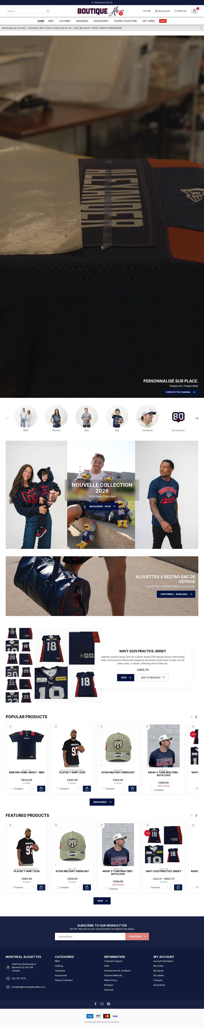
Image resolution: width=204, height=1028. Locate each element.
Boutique (108, 985)
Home (41, 21)
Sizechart (108, 989)
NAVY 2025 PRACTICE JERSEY (163, 871)
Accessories (101, 21)
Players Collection (125, 21)
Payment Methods (113, 975)
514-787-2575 (19, 978)
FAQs (106, 966)
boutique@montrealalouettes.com (28, 987)
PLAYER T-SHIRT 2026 (72, 772)
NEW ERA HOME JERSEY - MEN (26, 772)
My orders (159, 966)
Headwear (82, 21)
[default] (101, 766)
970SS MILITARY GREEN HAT (118, 772)
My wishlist (159, 975)
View (124, 677)
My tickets (159, 970)
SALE (162, 21)
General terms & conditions (117, 970)
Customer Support (113, 961)
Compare (18, 788)
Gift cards (149, 21)
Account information (163, 961)
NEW (51, 21)
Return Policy (110, 980)
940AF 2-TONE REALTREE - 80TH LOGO (163, 774)
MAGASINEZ (100, 802)
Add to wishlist (151, 677)
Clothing (64, 21)
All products (159, 985)
